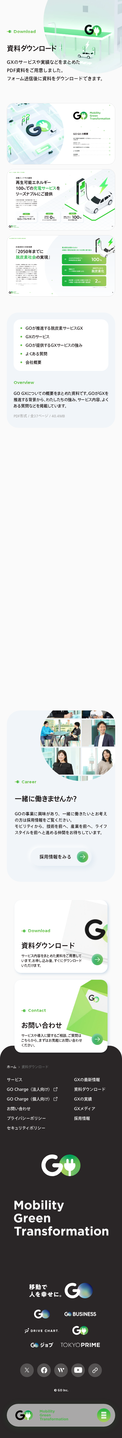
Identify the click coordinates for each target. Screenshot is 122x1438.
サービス (14, 1079)
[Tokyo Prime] (80, 1345)
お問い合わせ (19, 1108)
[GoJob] (42, 1344)
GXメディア (84, 1108)
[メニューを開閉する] (104, 1415)
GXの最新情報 (87, 1079)
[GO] (39, 1415)
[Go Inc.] (61, 1291)
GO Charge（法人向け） (29, 1089)
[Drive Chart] (42, 1330)
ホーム (11, 1067)
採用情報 (82, 1118)
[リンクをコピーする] (95, 1370)
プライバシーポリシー (26, 1118)
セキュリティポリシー (26, 1128)
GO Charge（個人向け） (29, 1099)
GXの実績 (83, 1099)
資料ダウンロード (35, 1067)
